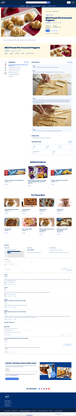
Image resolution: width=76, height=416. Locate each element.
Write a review (55, 22)
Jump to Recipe (55, 30)
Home (47, 11)
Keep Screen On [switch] (5, 73)
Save (48, 30)
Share (5, 70)
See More (70, 141)
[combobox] (36, 2)
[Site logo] (7, 396)
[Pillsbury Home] (3, 2)
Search (48, 2)
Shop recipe (26, 62)
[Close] (75, 414)
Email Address (8, 370)
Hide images (70, 62)
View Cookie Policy (30, 415)
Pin (5, 65)
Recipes (50, 11)
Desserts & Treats (56, 11)
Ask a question (60, 22)
